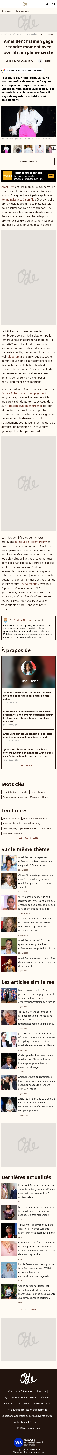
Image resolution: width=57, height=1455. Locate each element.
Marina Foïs (45, 828)
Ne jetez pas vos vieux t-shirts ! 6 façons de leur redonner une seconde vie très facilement (36, 1210)
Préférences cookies (28, 1428)
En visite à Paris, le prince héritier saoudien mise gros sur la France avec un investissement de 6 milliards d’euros (36, 1191)
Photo (45, 797)
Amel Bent (35, 34)
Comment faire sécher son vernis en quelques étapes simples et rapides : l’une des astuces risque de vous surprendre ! (36, 1248)
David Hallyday (9, 828)
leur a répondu (30, 584)
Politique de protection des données (27, 1409)
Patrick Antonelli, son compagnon (22, 393)
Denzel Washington (33, 823)
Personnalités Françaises (14, 797)
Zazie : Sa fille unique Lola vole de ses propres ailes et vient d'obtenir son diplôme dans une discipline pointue (36, 1104)
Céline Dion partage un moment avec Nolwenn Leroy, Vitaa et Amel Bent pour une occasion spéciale (36, 881)
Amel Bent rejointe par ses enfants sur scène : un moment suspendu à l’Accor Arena (35, 861)
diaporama (14, 356)
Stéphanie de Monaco (13, 833)
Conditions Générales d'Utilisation (27, 1391)
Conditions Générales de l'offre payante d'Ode (26, 1415)
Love (32, 792)
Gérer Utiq (36, 1422)
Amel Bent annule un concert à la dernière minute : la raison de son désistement (37, 962)
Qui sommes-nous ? (16, 1397)
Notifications (20, 1422)
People (41, 792)
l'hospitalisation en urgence (25, 405)
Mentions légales (39, 1397)
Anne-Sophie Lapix (11, 823)
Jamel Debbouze (28, 828)
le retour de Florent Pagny (30, 541)
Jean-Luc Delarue (10, 818)
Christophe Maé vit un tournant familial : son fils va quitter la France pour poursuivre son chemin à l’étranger (35, 1061)
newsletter (53, 4)
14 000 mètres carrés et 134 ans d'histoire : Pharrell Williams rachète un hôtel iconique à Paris (36, 1228)
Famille (23, 792)
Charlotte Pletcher (22, 620)
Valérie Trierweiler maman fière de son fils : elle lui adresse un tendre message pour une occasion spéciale (35, 924)
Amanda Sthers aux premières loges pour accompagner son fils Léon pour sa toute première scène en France (36, 1082)
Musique (34, 797)
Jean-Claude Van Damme (35, 818)
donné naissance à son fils (17, 199)
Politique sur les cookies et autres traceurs (27, 1403)
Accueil (4, 34)
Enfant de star (9, 792)
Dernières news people (19, 34)
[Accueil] (25, 4)
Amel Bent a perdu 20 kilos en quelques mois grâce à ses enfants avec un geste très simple (36, 944)
